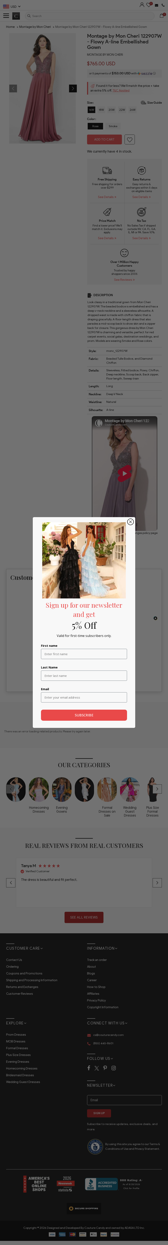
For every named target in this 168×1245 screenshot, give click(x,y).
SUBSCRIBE (84, 715)
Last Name (49, 667)
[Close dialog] (130, 522)
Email (45, 689)
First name (49, 645)
